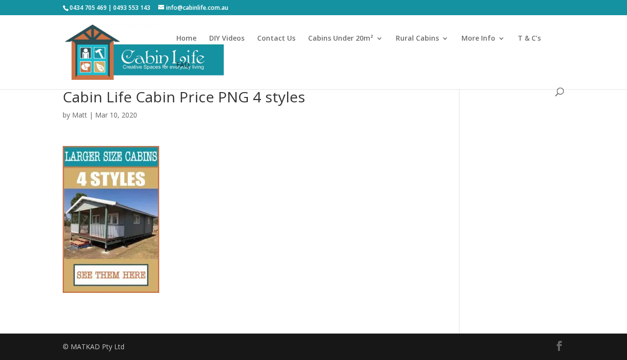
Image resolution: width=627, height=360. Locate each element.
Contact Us (276, 39)
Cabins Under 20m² (340, 39)
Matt (79, 115)
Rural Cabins (417, 39)
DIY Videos (226, 39)
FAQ (183, 65)
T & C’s (529, 39)
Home (186, 39)
